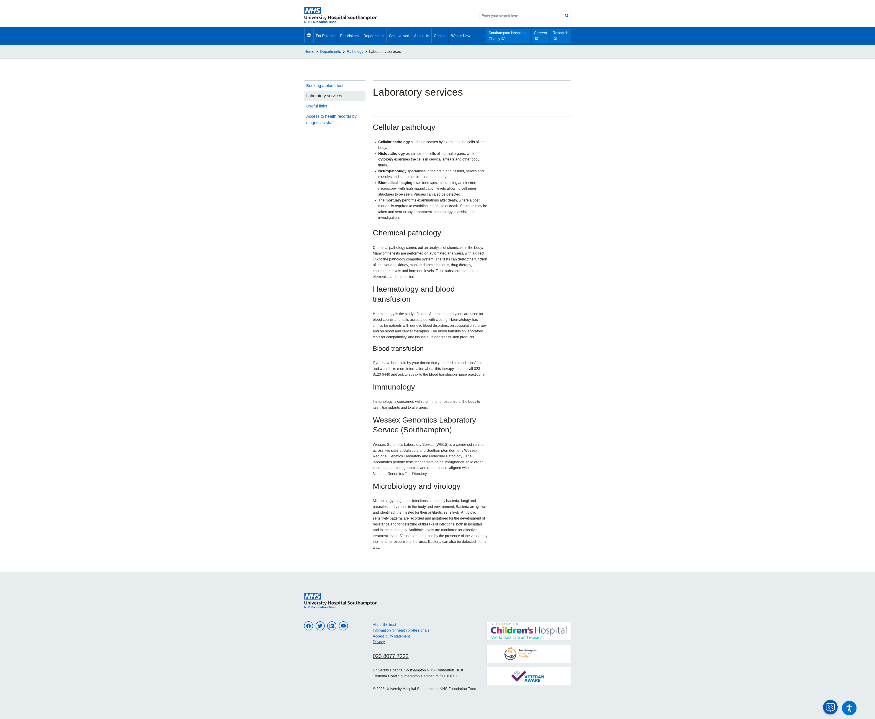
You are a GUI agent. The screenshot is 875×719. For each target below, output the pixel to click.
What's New (461, 36)
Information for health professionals (401, 630)
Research (560, 37)
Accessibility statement (391, 636)
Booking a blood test (324, 85)
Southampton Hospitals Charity (507, 37)
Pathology (355, 52)
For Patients (325, 36)
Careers (540, 37)
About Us (421, 36)
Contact (440, 36)
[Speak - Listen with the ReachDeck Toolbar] (849, 708)
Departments (373, 36)
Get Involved (399, 36)
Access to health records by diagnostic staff (331, 119)
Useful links (316, 106)
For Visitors (349, 36)
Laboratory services (385, 52)
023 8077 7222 (391, 656)
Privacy (379, 642)
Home (309, 52)
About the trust (384, 625)
